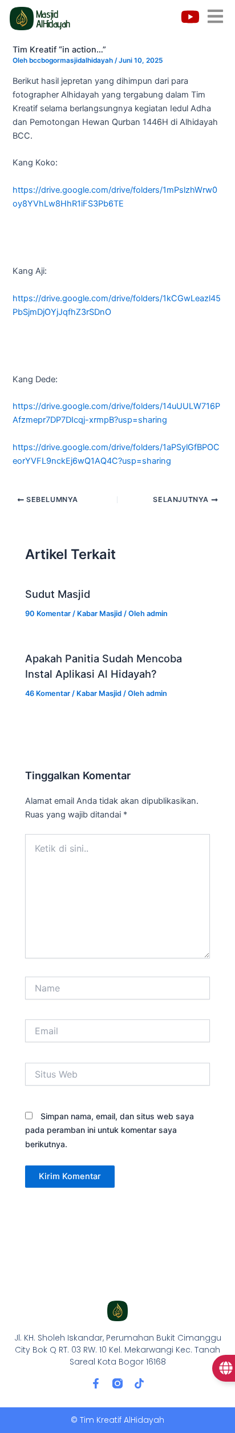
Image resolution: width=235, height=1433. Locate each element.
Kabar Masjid (99, 613)
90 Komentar (48, 613)
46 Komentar (47, 693)
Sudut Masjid (57, 594)
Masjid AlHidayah (53, 18)
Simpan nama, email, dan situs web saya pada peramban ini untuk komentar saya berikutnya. (109, 1129)
